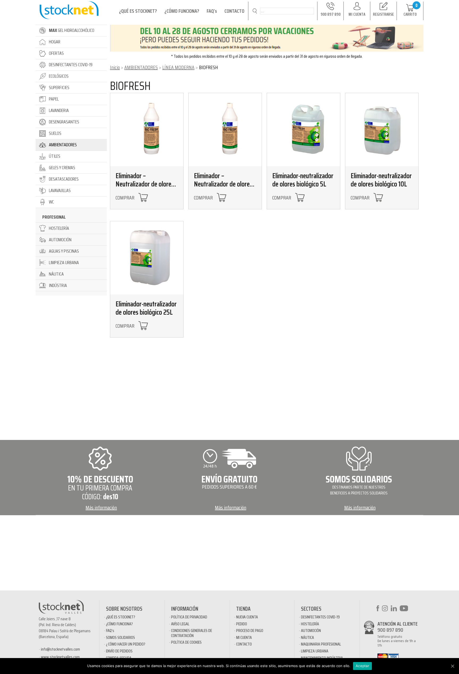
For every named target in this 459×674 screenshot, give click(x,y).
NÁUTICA (307, 637)
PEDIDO (241, 624)
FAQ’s (212, 11)
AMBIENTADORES (141, 67)
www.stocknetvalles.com (60, 657)
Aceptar (362, 666)
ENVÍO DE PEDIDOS (119, 651)
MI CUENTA (244, 637)
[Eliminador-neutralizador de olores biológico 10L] (381, 129)
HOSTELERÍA (310, 624)
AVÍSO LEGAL (180, 624)
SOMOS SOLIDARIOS (120, 637)
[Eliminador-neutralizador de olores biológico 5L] (303, 129)
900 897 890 (390, 630)
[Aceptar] (452, 666)
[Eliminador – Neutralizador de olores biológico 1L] (146, 129)
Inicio (115, 67)
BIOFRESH (130, 86)
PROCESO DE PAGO (249, 630)
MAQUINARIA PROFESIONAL (321, 644)
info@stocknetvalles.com (60, 649)
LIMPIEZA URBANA (314, 651)
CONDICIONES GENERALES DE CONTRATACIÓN (191, 633)
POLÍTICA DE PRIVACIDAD (189, 617)
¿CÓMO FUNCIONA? (181, 11)
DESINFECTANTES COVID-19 (320, 617)
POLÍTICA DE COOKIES (186, 642)
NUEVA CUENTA (247, 617)
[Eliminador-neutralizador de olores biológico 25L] (146, 257)
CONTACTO (234, 11)
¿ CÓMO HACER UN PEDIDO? (125, 644)
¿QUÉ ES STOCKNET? (138, 11)
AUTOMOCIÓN (311, 630)
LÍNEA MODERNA (178, 67)
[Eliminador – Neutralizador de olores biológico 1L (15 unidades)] (225, 129)
